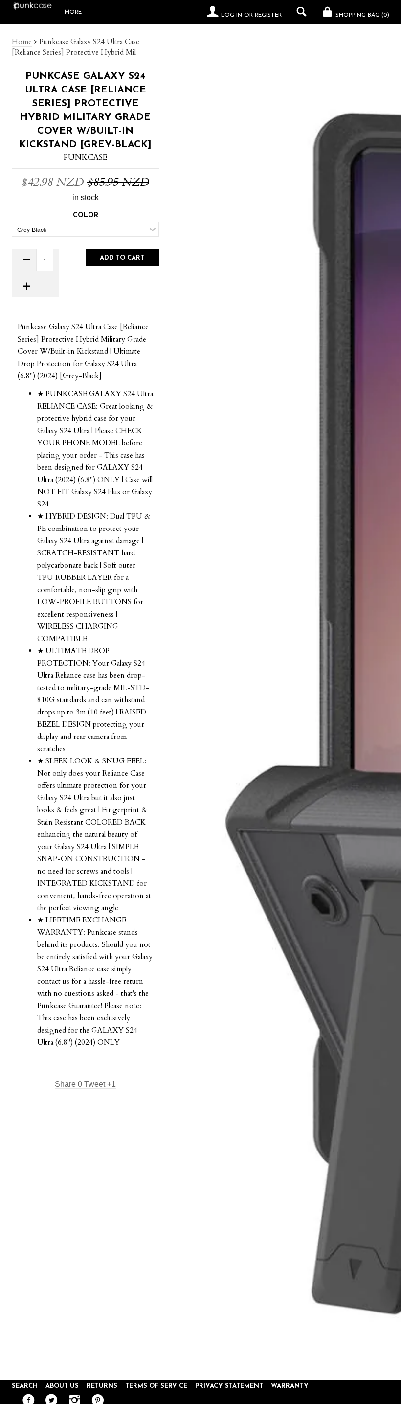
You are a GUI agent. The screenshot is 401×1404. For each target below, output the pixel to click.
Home (22, 41)
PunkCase (85, 157)
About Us (62, 1386)
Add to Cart (122, 258)
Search (25, 1386)
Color (85, 215)
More (73, 12)
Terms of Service (156, 1386)
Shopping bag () (361, 15)
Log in (231, 15)
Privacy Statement (229, 1386)
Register (268, 15)
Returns (102, 1386)
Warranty (290, 1386)
